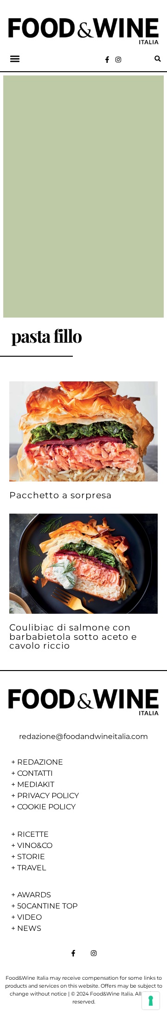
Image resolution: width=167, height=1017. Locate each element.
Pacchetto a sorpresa (60, 495)
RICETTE (33, 834)
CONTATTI (35, 773)
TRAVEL (31, 867)
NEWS (29, 928)
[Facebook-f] (107, 59)
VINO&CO (34, 845)
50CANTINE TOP (47, 906)
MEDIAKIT (35, 784)
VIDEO (29, 917)
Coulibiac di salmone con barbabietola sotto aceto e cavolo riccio (73, 636)
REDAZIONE (40, 762)
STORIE (31, 856)
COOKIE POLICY (46, 806)
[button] (15, 58)
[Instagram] (118, 59)
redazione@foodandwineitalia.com (83, 736)
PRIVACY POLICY (48, 795)
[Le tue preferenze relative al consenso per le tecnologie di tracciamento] (151, 1001)
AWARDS (34, 894)
